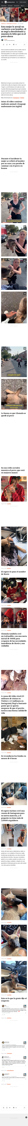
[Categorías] (2, 2)
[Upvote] (3, 44)
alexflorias (9, 1018)
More (22, 5)
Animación (16, 5)
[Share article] (24, 194)
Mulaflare (9, 568)
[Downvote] (7, 44)
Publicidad (3, 5)
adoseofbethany (10, 1070)
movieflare (9, 848)
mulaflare (9, 503)
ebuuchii (9, 1084)
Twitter (22, 97)
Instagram (16, 97)
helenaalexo (9, 1053)
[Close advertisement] (26, 1117)
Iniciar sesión (23, 2)
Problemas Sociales (12, 23)
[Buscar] (17, 2)
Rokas (5, 39)
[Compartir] (24, 44)
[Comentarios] (13, 44)
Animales (10, 5)
